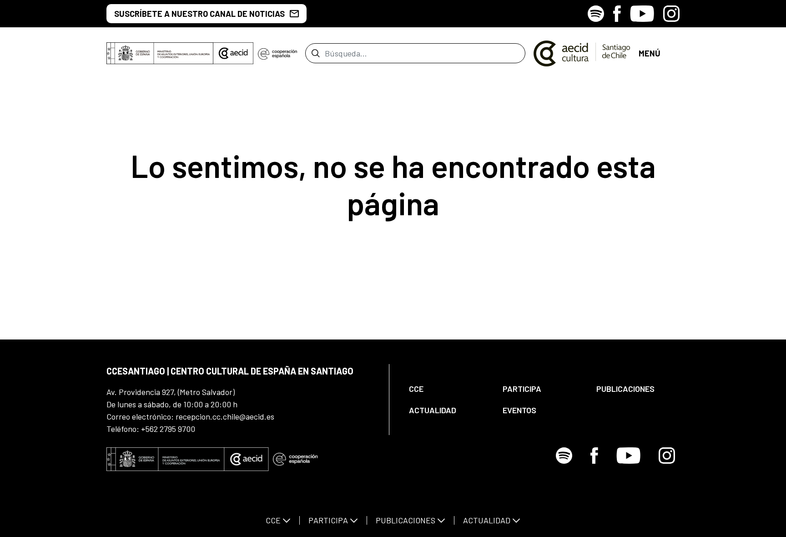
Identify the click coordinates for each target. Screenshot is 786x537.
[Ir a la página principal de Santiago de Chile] (582, 53)
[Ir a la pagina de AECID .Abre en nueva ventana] (233, 53)
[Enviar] (315, 53)
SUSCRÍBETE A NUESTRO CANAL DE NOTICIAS (199, 14)
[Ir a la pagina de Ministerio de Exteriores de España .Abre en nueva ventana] (159, 53)
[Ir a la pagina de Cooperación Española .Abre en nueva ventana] (277, 53)
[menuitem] (448, 389)
